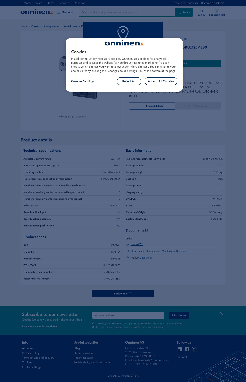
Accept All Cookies (161, 81)
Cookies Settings (83, 81)
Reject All (129, 81)
